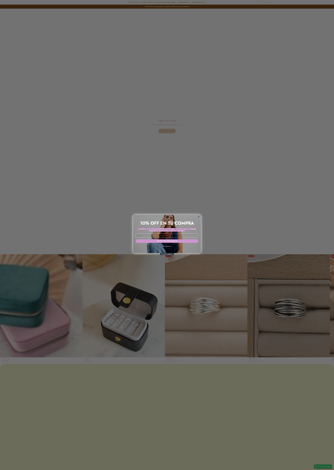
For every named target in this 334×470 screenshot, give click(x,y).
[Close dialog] (198, 217)
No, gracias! (167, 246)
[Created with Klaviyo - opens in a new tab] (167, 254)
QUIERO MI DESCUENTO (167, 241)
